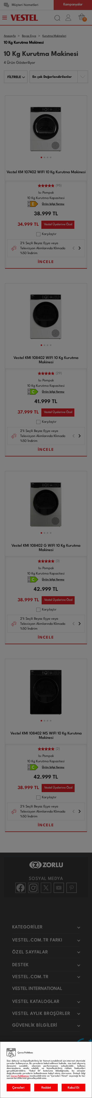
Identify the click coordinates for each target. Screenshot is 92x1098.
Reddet (46, 1087)
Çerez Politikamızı (20, 1076)
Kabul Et (73, 1087)
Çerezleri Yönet (18, 1088)
